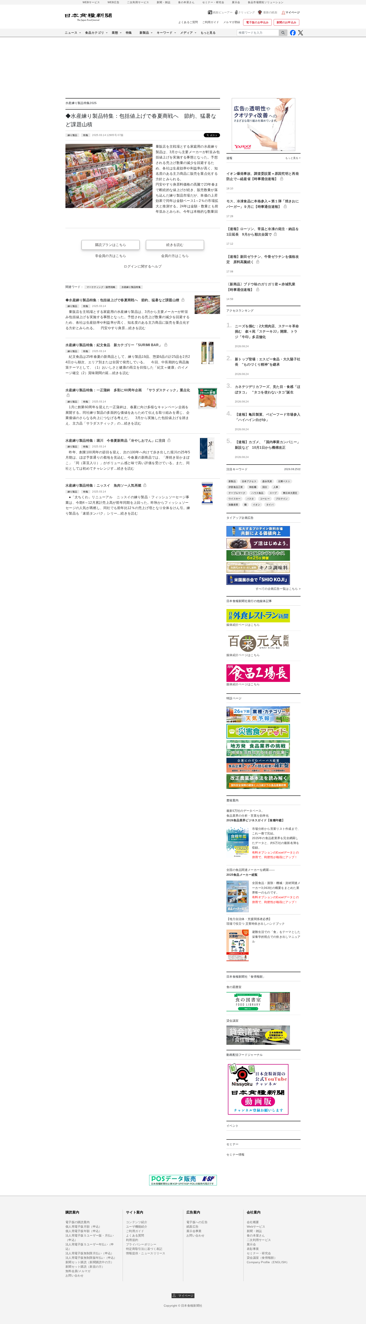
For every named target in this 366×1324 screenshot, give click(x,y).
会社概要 (253, 1222)
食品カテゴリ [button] (94, 32)
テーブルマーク (237, 493)
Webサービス (256, 1226)
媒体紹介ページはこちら (243, 624)
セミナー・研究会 (213, 2)
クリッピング (246, 12)
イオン (256, 504)
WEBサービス (91, 2)
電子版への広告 (197, 1222)
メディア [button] (186, 32)
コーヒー (265, 498)
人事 (275, 487)
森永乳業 (267, 481)
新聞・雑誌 (164, 2)
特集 (129, 32)
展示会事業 (193, 1231)
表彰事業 (253, 1248)
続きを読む (174, 245)
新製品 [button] (144, 32)
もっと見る (208, 32)
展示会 (236, 2)
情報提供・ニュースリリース (145, 1253)
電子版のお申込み (257, 22)
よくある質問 (135, 1235)
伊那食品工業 (236, 487)
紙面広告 (192, 1226)
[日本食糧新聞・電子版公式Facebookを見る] (293, 32)
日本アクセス (249, 481)
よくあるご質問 (188, 22)
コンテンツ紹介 (136, 1222)
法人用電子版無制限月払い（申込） (89, 1253)
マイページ (185, 1295)
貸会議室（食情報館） (262, 1257)
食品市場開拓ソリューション (266, 2)
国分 (264, 487)
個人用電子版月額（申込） (83, 1226)
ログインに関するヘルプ (143, 266)
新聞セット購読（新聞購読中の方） (89, 1262)
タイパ (269, 504)
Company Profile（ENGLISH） (268, 1262)
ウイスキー (234, 498)
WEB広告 (113, 2)
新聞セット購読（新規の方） (85, 1266)
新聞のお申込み (286, 22)
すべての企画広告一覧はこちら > (278, 588)
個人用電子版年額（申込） (83, 1231)
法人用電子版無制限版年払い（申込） (91, 1257)
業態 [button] (115, 32)
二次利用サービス (138, 2)
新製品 (232, 481)
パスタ (250, 498)
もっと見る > (293, 158)
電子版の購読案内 (77, 1222)
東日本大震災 (290, 493)
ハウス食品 (257, 493)
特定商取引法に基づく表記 (144, 1248)
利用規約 (132, 1240)
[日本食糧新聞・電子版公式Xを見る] (300, 32)
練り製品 (72, 135)
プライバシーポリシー (141, 1244)
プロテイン (282, 498)
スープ (273, 493)
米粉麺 (252, 487)
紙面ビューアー (223, 12)
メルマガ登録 (231, 22)
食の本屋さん (186, 2)
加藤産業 (233, 504)
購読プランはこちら (110, 245)
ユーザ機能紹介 (136, 1226)
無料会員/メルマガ (78, 1271)
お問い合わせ (74, 1275)
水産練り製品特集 (131, 287)
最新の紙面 (270, 12)
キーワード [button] (165, 32)
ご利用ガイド (210, 22)
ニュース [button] (71, 32)
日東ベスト (284, 481)
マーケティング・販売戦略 (101, 287)
